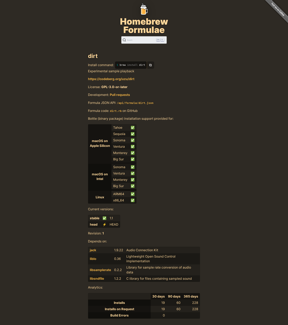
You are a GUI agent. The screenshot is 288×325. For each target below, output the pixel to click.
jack (93, 250)
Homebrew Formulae (144, 25)
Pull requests (120, 95)
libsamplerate (100, 270)
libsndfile (97, 279)
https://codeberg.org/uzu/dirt (111, 79)
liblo (93, 259)
